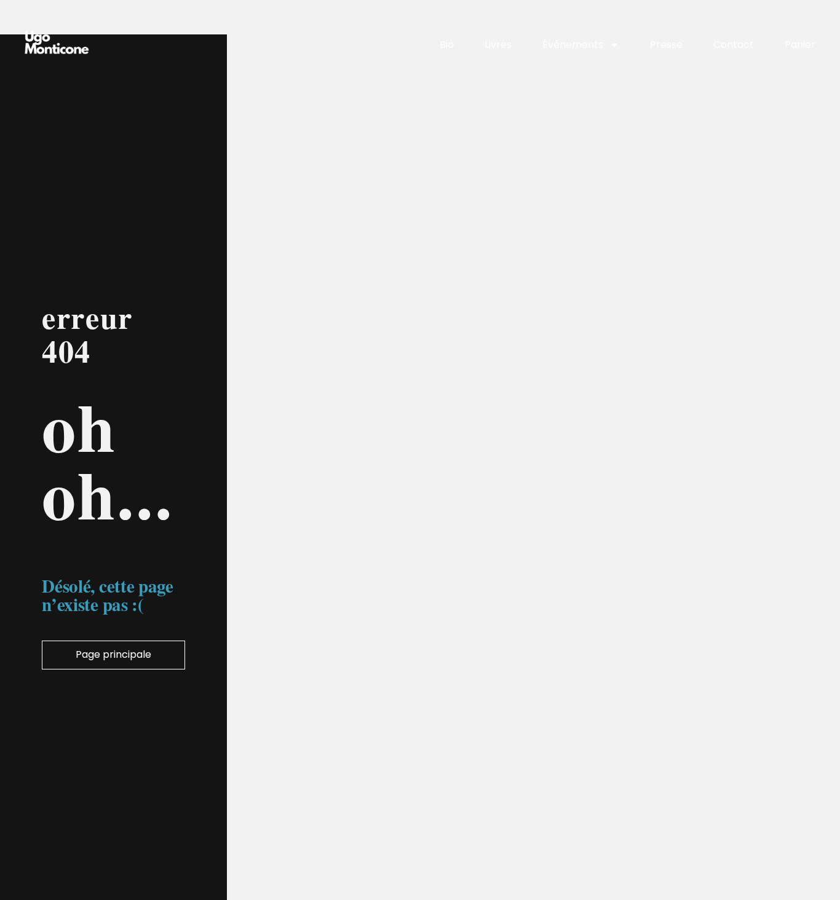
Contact (733, 45)
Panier (800, 45)
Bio (447, 45)
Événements (572, 45)
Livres (498, 45)
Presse (666, 45)
